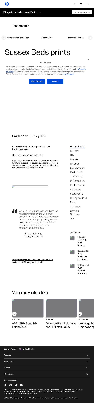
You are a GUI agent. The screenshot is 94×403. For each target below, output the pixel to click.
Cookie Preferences (18, 391)
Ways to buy (8, 361)
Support (7, 368)
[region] (47, 72)
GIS (72, 218)
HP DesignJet (77, 146)
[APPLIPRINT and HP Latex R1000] (27, 308)
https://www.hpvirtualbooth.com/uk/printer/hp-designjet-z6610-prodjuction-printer (32, 260)
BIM (72, 155)
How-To (74, 159)
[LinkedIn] (5, 385)
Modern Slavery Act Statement (48, 390)
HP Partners (8, 374)
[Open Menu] (87, 4)
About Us (7, 355)
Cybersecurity (77, 167)
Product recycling (18, 390)
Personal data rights (35, 391)
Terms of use (48, 391)
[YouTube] (21, 385)
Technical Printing (76, 38)
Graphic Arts (47, 38)
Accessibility (31, 390)
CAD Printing (76, 176)
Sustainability (77, 193)
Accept (55, 81)
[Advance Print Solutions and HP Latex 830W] (61, 308)
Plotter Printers (77, 185)
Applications (76, 206)
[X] (16, 385)
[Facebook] (10, 385)
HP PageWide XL (78, 197)
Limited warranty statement (27, 393)
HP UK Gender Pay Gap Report (72, 390)
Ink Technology (77, 180)
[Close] (88, 59)
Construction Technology (18, 38)
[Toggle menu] (40, 12)
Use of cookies (68, 74)
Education (75, 189)
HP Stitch (74, 163)
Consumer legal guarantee (65, 391)
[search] (75, 4)
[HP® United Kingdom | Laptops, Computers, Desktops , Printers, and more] (7, 4)
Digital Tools (76, 172)
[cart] (81, 4)
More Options (37, 81)
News (73, 202)
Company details (10, 393)
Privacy (6, 391)
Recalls (6, 390)
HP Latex (74, 150)
